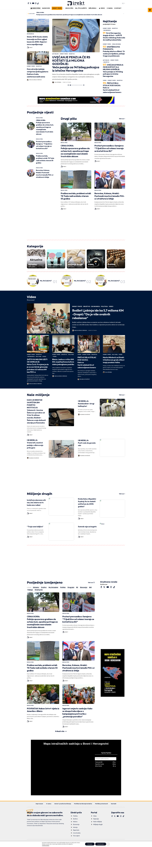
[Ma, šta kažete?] (33, 281)
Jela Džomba (58, 82)
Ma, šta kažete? (46, 281)
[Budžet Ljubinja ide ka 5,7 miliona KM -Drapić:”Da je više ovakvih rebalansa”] (48, 318)
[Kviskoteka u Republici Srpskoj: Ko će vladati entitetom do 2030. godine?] (112, 509)
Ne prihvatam (101, 844)
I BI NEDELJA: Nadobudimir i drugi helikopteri (86, 403)
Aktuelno (55, 53)
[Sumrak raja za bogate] (112, 531)
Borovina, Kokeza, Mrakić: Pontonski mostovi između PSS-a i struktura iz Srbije (109, 196)
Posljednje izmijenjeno (45, 582)
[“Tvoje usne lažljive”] (61, 531)
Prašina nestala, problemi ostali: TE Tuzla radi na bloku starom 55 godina (76, 196)
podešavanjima (45, 845)
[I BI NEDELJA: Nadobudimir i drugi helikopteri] (112, 408)
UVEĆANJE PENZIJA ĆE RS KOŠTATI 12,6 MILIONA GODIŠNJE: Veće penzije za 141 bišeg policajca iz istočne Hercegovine (113, 70)
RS (77, 587)
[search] (119, 3)
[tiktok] (38, 3)
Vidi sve (90, 582)
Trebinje (30, 590)
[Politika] (116, 258)
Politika (111, 264)
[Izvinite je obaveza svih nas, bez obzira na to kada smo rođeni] (61, 506)
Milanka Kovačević (85, 379)
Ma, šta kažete (53, 587)
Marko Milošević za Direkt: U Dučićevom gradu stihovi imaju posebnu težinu (113, 360)
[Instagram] (36, 3)
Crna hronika (116, 44)
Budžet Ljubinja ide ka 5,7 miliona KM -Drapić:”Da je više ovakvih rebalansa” (98, 314)
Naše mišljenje (55, 264)
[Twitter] (30, 3)
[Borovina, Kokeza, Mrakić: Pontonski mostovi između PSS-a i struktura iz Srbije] (31, 173)
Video (105, 80)
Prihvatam (89, 844)
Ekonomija (30, 33)
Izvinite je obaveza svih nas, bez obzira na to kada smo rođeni (36, 502)
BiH (90, 587)
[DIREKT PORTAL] (76, 3)
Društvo (39, 66)
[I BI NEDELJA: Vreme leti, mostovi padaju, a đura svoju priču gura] (61, 449)
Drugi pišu (39, 117)
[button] (150, 10)
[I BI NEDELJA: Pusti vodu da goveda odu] (112, 448)
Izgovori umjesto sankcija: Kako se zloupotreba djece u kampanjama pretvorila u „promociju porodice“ (77, 712)
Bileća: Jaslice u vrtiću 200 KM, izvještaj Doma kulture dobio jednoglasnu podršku (63, 362)
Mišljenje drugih (75, 264)
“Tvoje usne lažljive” (35, 526)
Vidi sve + (122, 119)
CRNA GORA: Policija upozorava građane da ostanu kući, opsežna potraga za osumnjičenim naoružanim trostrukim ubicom (69, 13)
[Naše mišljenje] (56, 258)
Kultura (115, 354)
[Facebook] (28, 3)
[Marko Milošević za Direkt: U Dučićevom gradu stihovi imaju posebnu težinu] (114, 344)
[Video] (96, 258)
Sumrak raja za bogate (87, 526)
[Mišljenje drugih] (76, 258)
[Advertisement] (40, 191)
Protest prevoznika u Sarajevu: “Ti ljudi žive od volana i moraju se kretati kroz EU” (109, 148)
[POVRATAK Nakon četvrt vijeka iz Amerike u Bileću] (43, 694)
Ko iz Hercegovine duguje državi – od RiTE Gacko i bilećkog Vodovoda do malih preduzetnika (114, 36)
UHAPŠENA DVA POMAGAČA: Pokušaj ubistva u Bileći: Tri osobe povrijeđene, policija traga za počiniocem (114, 51)
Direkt (31, 47)
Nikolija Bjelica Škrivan (35, 79)
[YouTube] (33, 3)
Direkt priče (31, 66)
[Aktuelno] (36, 258)
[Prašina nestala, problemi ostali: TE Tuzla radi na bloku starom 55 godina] (31, 158)
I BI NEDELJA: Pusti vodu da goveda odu (87, 443)
